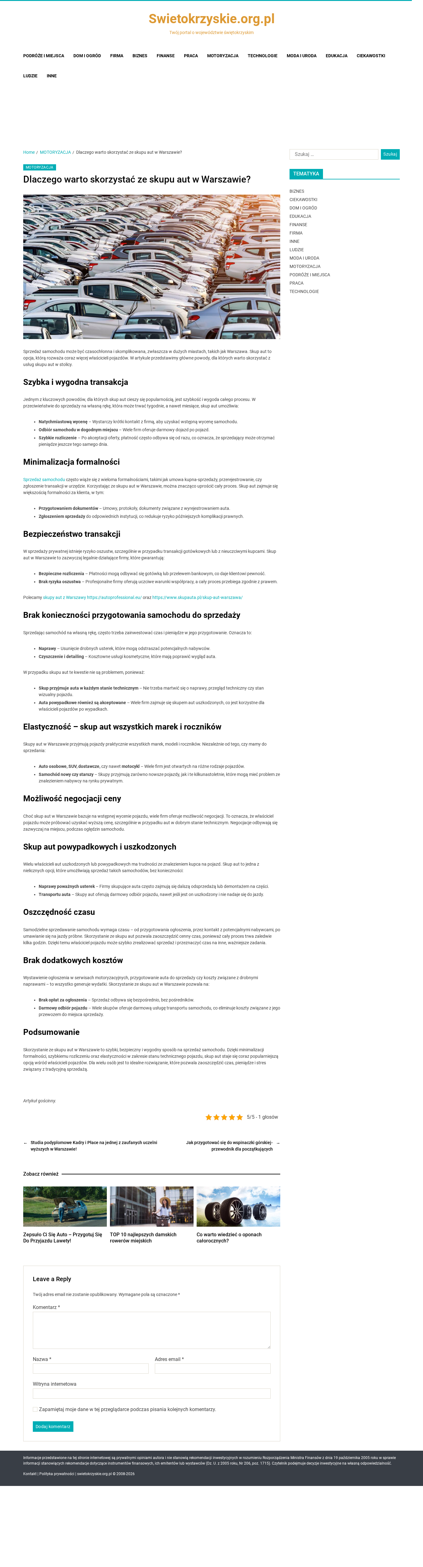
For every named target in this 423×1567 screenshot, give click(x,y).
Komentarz (46, 1307)
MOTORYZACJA (40, 167)
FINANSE (298, 224)
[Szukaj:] (332, 155)
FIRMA (296, 232)
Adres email (169, 1359)
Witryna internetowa (54, 1384)
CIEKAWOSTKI (303, 199)
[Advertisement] (211, 93)
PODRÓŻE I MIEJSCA (310, 274)
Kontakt (30, 1474)
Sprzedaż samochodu (44, 479)
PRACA (296, 283)
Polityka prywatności (56, 1474)
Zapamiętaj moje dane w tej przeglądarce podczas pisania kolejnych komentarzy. (127, 1409)
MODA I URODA (304, 258)
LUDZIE (297, 249)
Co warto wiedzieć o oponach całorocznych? (229, 1238)
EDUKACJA (300, 216)
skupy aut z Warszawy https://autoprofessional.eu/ (92, 597)
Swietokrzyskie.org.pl (212, 18)
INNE (294, 241)
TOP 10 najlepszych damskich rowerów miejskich (143, 1238)
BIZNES (297, 191)
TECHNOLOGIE (304, 291)
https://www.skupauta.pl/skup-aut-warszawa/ (197, 597)
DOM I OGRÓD (303, 207)
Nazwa (42, 1359)
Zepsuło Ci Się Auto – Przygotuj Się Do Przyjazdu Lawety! (62, 1238)
